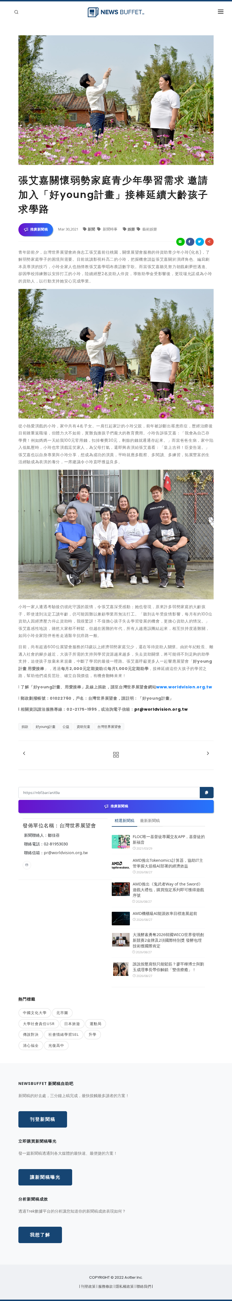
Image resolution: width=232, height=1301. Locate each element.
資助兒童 (83, 726)
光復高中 (56, 1045)
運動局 (96, 1023)
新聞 (92, 229)
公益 (66, 726)
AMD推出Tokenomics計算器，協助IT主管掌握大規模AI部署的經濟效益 (168, 863)
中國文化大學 (35, 1012)
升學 (92, 1034)
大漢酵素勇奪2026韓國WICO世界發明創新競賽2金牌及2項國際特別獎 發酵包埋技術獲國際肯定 (168, 940)
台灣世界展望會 (109, 726)
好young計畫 (45, 726)
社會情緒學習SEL (63, 1034)
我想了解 (40, 1235)
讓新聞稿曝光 (45, 1177)
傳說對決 (31, 1034)
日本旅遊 (72, 1023)
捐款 (25, 726)
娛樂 (132, 229)
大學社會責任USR (39, 1023)
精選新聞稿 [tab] (124, 820)
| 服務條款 (105, 1286)
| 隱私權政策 (124, 1286)
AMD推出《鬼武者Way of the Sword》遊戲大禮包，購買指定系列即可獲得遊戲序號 (168, 889)
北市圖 (62, 1012)
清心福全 (31, 1045)
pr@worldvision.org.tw (66, 852)
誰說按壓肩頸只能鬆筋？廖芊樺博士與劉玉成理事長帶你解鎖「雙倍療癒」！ (168, 966)
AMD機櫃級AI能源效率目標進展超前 (165, 913)
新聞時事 (110, 229)
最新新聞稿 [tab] (150, 820)
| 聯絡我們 (143, 1286)
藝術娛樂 (149, 229)
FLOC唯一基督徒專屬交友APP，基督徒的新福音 (169, 839)
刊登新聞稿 (42, 1119)
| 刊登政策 (87, 1286)
